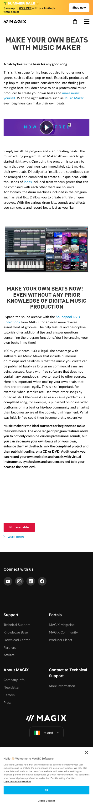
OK (46, 790)
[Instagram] (19, 581)
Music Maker (73, 98)
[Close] (86, 752)
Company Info (14, 680)
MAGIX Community (63, 632)
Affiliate (9, 655)
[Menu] (86, 22)
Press (7, 702)
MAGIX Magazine (61, 625)
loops (28, 182)
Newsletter (12, 687)
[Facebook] (42, 581)
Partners (10, 647)
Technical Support (17, 625)
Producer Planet (60, 640)
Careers (9, 695)
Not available (19, 527)
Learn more (15, 536)
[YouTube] (8, 581)
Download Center (17, 640)
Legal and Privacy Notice (17, 781)
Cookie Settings (46, 800)
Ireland (47, 733)
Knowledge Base (16, 632)
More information (62, 686)
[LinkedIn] (30, 581)
